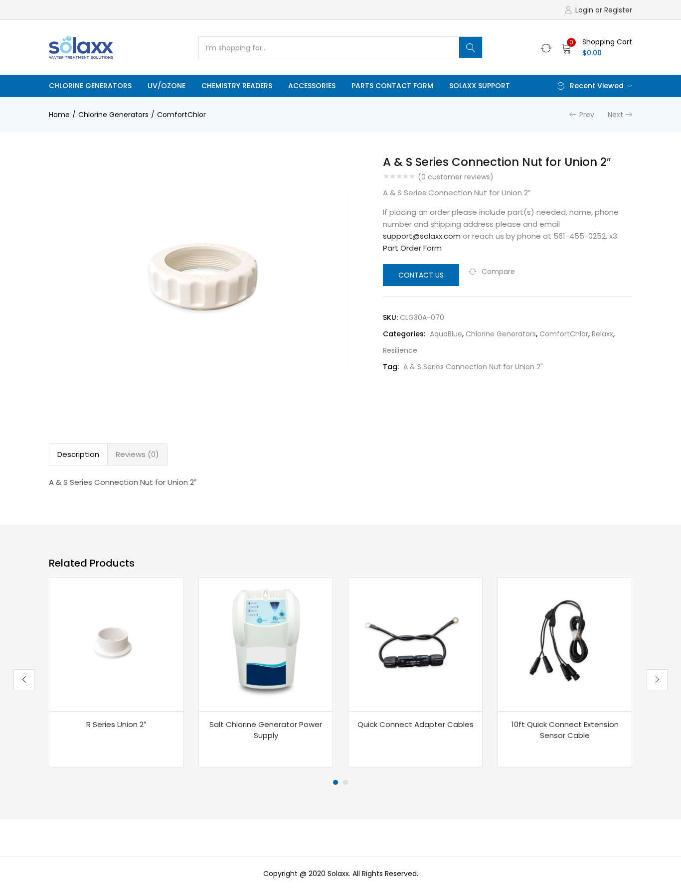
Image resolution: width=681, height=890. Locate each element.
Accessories (312, 86)
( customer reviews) (456, 176)
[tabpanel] (116, 672)
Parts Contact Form (392, 86)
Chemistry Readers (236, 86)
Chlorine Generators (90, 86)
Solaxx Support (479, 86)
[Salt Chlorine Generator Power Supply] (266, 644)
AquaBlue (446, 334)
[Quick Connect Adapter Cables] (415, 644)
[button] (596, 47)
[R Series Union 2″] (116, 644)
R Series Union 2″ (116, 724)
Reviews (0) (137, 454)
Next (615, 115)
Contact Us (421, 275)
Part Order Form (412, 248)
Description (78, 454)
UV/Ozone (166, 86)
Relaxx (602, 334)
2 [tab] (345, 782)
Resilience (400, 350)
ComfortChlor (181, 115)
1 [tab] (335, 782)
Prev (586, 115)
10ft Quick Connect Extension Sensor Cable (565, 730)
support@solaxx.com (422, 236)
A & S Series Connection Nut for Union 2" (473, 367)
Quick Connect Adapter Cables (415, 724)
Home (59, 115)
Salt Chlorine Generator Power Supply (265, 730)
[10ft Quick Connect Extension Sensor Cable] (565, 644)
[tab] (78, 454)
